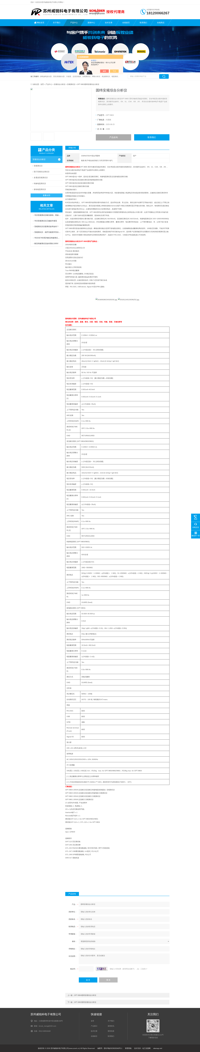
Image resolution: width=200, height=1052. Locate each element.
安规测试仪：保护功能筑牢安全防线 (47, 232)
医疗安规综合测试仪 (41, 172)
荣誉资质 (111, 1031)
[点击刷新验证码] (101, 969)
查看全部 (46, 195)
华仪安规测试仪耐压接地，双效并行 (47, 215)
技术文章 (108, 23)
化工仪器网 (146, 1048)
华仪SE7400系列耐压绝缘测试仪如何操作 (47, 238)
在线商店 (160, 23)
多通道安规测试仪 (41, 178)
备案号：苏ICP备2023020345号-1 (109, 1048)
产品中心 (74, 23)
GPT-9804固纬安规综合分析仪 (85, 995)
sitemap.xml (157, 1048)
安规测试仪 (71, 84)
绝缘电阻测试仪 (40, 183)
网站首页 (40, 23)
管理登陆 (128, 1048)
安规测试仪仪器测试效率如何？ (46, 226)
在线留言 (126, 23)
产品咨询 (113, 137)
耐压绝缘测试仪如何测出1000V (46, 243)
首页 (42, 84)
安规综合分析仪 (59, 84)
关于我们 (56, 23)
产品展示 (94, 1026)
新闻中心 (91, 23)
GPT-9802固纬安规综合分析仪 (85, 1002)
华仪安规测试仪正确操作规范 (45, 221)
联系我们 (143, 23)
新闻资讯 (111, 1026)
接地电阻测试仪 (40, 189)
